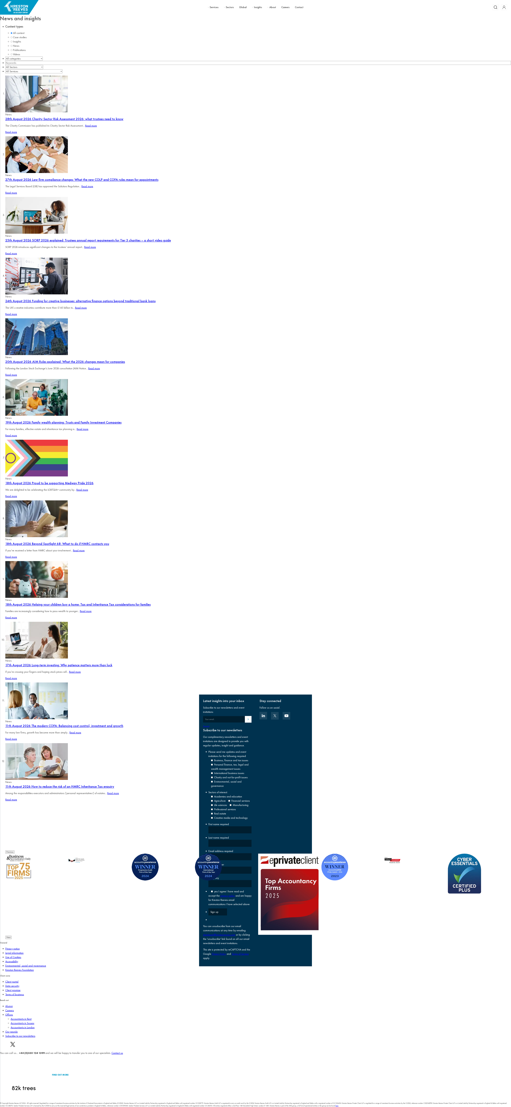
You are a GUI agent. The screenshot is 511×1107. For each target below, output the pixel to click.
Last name (218, 837)
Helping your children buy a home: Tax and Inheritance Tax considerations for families (78, 604)
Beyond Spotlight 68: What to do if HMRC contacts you (57, 543)
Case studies (20, 37)
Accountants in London (23, 1027)
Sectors (230, 7)
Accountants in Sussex (22, 1023)
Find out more (60, 1074)
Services (214, 7)
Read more (91, 125)
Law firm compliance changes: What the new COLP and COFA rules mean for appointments (81, 179)
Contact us (117, 1053)
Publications (19, 50)
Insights (258, 7)
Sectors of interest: (218, 792)
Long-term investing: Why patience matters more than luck (58, 665)
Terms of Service (240, 954)
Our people (11, 1031)
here (336, 1106)
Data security (12, 986)
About (272, 7)
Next (8, 937)
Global (243, 7)
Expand (206, 726)
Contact (299, 7)
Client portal (11, 981)
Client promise (12, 990)
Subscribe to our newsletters (20, 1036)
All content (18, 33)
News (16, 46)
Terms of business (14, 994)
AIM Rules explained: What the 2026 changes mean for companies (65, 361)
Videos (16, 54)
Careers (285, 7)
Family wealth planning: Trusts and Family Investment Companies (63, 422)
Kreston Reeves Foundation (19, 970)
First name (218, 824)
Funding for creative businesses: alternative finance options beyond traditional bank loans (80, 301)
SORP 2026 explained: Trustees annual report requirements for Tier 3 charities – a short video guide (88, 240)
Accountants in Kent (21, 1019)
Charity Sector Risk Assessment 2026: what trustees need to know (64, 119)
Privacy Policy (219, 954)
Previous (9, 852)
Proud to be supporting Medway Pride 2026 (49, 483)
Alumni (9, 1006)
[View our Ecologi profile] (24, 1074)
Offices (9, 1014)
